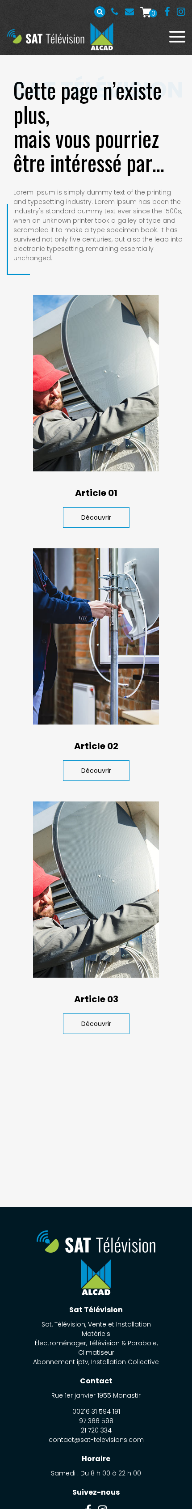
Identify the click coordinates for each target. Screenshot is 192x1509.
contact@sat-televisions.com (96, 1439)
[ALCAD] (101, 36)
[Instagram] (181, 11)
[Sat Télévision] (46, 36)
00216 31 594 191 (114, 11)
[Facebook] (167, 11)
